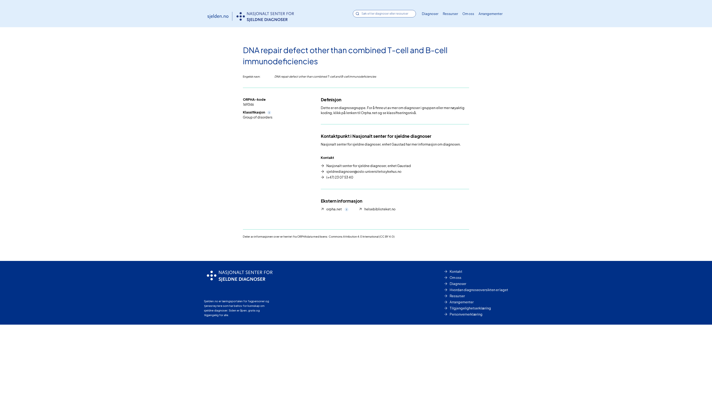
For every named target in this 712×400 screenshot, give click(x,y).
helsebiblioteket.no (379, 209)
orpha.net (334, 209)
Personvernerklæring (466, 314)
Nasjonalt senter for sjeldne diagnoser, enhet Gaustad (368, 166)
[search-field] (384, 13)
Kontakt (456, 271)
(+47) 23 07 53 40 (339, 177)
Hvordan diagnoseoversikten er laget (479, 290)
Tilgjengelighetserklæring (470, 308)
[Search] (357, 14)
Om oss (468, 13)
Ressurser (450, 13)
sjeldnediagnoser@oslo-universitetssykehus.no (363, 171)
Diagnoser (430, 13)
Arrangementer (490, 13)
